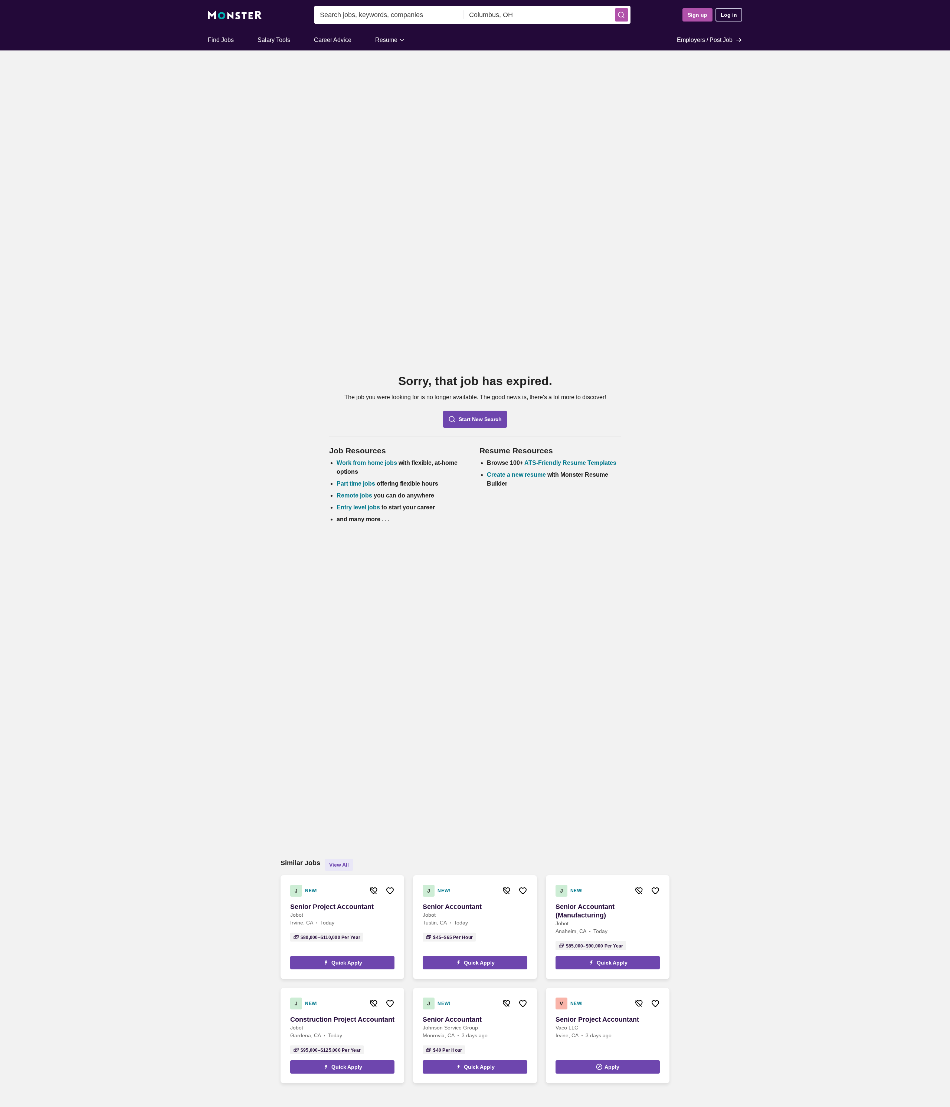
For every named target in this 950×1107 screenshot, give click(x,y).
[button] (621, 15)
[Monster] (235, 15)
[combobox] (388, 15)
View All (339, 865)
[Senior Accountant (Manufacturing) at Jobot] (608, 927)
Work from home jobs (367, 463)
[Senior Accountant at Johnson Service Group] (475, 1036)
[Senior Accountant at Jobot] (475, 927)
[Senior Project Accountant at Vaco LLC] (608, 1036)
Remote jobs (354, 495)
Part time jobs (356, 483)
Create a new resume (517, 475)
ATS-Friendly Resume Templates (570, 463)
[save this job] (390, 891)
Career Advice (332, 40)
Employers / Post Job (705, 40)
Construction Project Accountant (342, 1019)
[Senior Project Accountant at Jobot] (342, 927)
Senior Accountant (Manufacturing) (585, 911)
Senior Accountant (452, 906)
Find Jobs (221, 40)
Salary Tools (274, 40)
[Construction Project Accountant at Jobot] (342, 1036)
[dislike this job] (374, 891)
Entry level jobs (358, 507)
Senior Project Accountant (332, 906)
